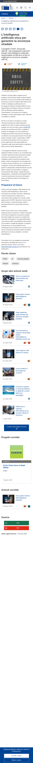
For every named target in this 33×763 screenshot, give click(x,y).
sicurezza (15, 263)
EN (6, 28)
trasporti (5, 263)
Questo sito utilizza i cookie (12, 749)
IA (12, 259)
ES (10, 28)
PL (22, 28)
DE (2, 28)
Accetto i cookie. (16, 755)
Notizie (11, 18)
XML (17, 523)
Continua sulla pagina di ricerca (16, 426)
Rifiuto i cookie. (16, 760)
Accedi (17, 8)
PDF (17, 528)
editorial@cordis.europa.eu (9, 246)
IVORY (26, 127)
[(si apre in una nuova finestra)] (7, 7)
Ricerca (25, 8)
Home (3, 18)
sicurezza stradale (23, 259)
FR (14, 28)
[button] (21, 8)
